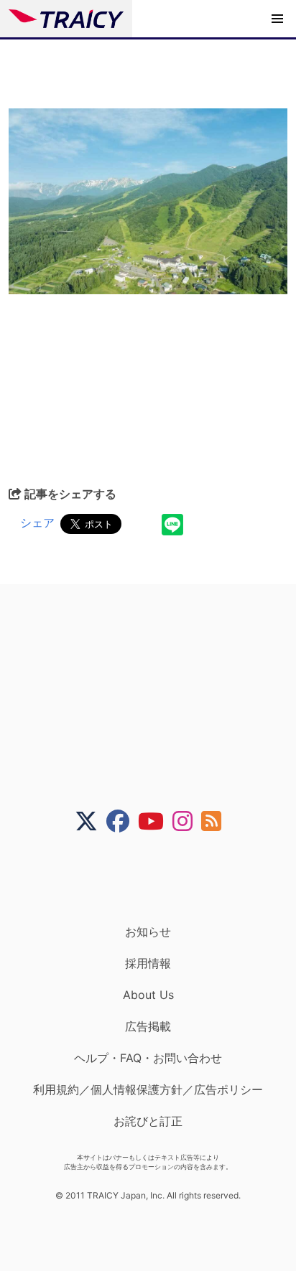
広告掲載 (148, 1026)
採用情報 (148, 963)
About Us (148, 995)
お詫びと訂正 (148, 1121)
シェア (37, 522)
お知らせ (148, 931)
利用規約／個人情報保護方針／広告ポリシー (148, 1089)
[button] (277, 18)
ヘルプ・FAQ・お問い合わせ (148, 1058)
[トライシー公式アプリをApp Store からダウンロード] (156, 878)
